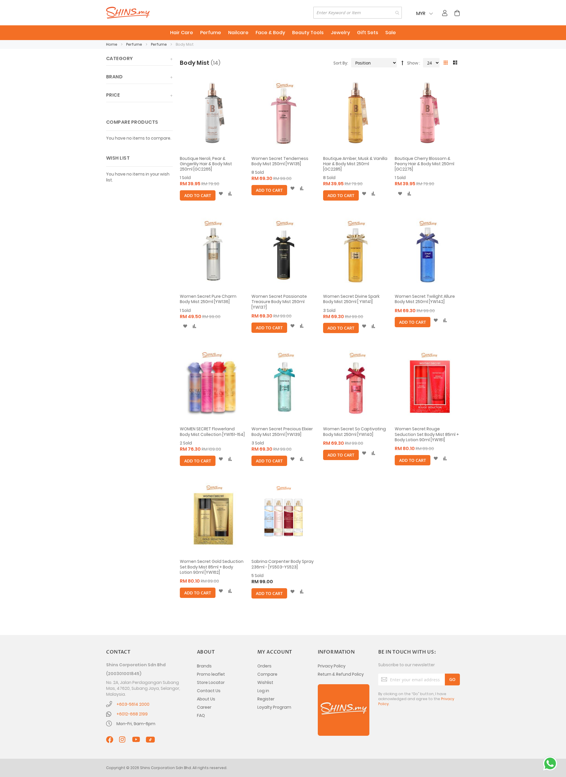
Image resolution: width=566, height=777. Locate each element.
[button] (220, 193)
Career (204, 707)
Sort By (340, 63)
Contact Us (209, 691)
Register (265, 699)
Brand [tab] (114, 76)
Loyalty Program (274, 707)
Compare (267, 674)
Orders (264, 666)
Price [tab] (113, 95)
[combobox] (357, 13)
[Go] (452, 679)
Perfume (134, 44)
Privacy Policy (331, 666)
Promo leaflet (211, 674)
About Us (206, 699)
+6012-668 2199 (132, 714)
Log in (263, 691)
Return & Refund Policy (341, 674)
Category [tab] (119, 58)
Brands (204, 666)
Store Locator (211, 682)
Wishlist (265, 682)
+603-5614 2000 (132, 704)
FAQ (201, 715)
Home (112, 44)
